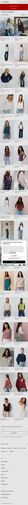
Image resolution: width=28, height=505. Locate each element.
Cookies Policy (13, 252)
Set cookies (14, 255)
